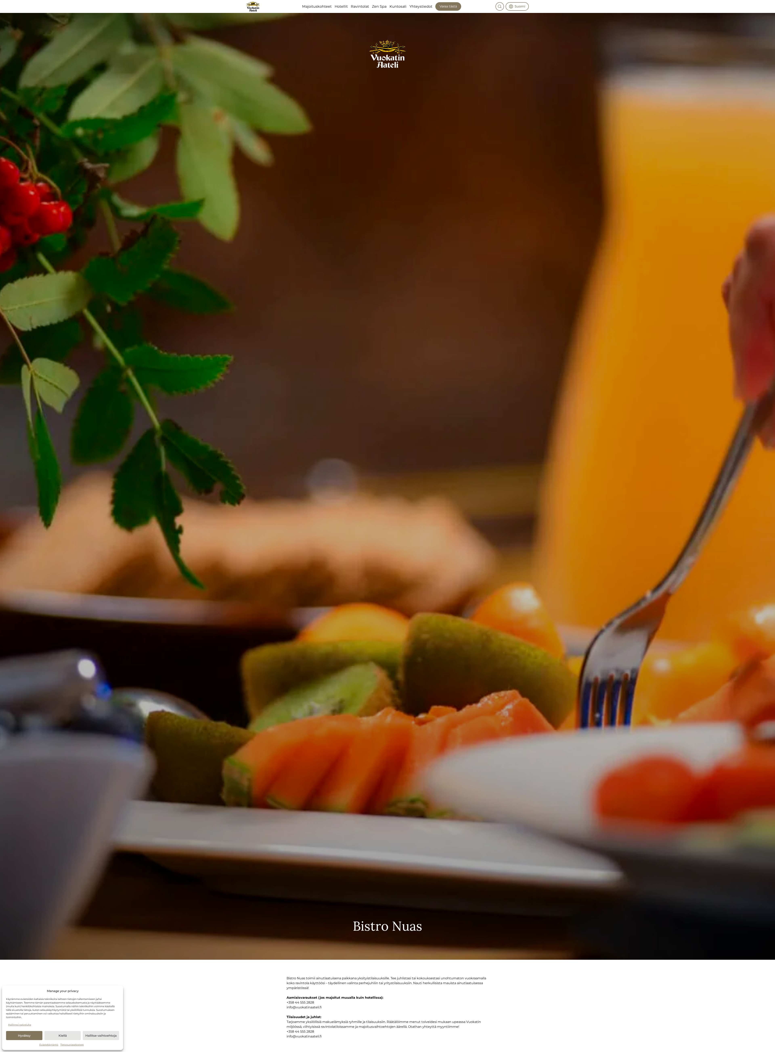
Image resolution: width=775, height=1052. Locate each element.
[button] (499, 6)
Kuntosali (398, 6)
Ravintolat (360, 6)
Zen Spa (379, 6)
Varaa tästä (448, 6)
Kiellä (63, 1035)
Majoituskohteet (317, 6)
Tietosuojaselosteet (72, 1044)
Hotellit (341, 6)
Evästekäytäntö (48, 1044)
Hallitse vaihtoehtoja (101, 1035)
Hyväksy (24, 1035)
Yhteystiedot (420, 6)
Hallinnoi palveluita (19, 1024)
